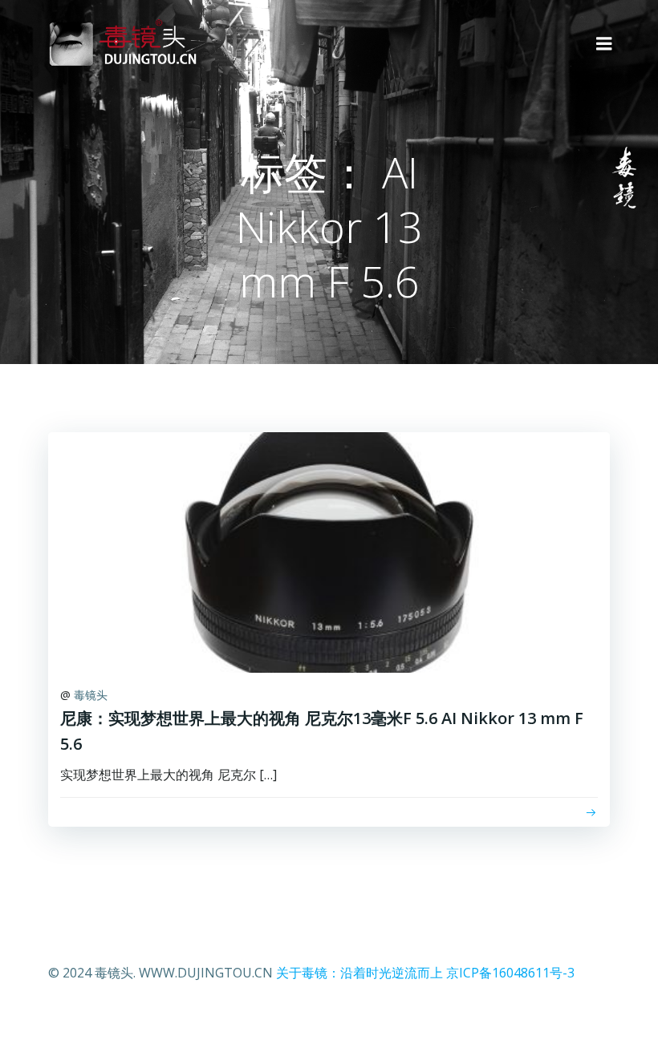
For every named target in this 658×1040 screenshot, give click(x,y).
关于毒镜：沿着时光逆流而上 (359, 972)
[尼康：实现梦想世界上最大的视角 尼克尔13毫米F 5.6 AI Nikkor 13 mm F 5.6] (329, 551)
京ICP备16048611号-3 (510, 972)
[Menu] (604, 44)
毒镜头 (91, 694)
